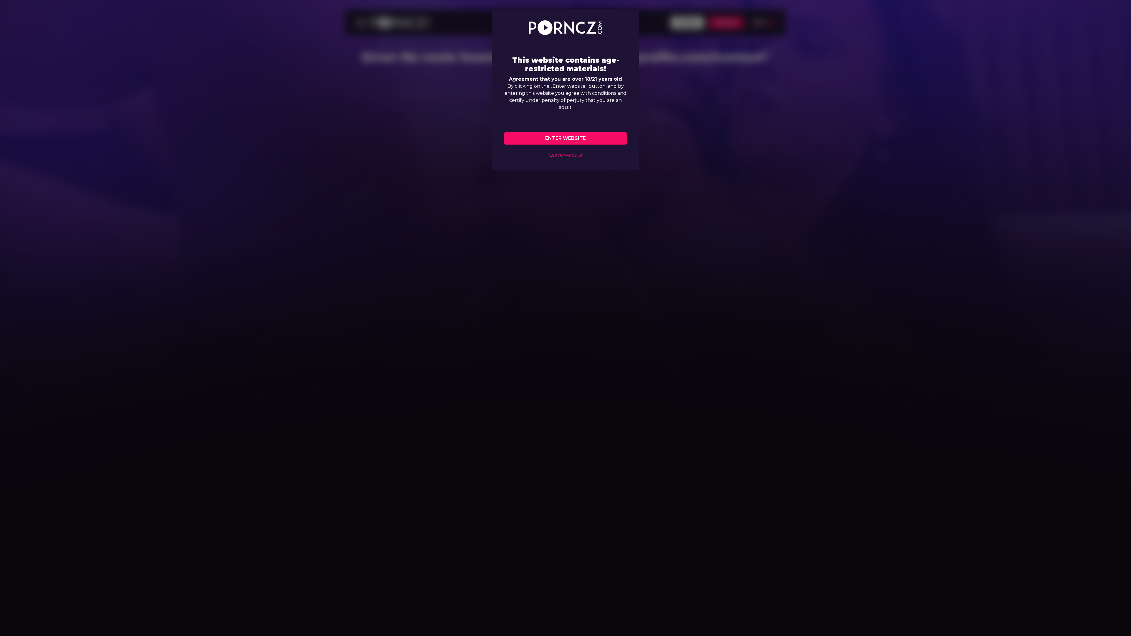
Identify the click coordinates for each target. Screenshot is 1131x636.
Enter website (565, 138)
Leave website (565, 155)
